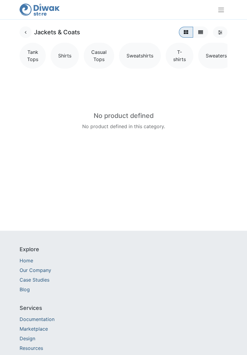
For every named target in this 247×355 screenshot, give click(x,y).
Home (26, 261)
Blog (25, 289)
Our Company (35, 270)
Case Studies (34, 280)
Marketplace (34, 329)
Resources (31, 348)
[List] (200, 32)
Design (27, 338)
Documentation (37, 319)
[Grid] (186, 32)
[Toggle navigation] (221, 9)
